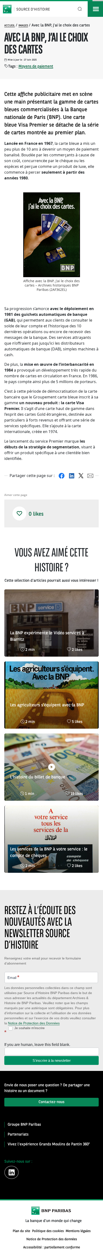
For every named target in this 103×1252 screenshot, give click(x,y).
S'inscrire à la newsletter (52, 1060)
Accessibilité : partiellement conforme (51, 1247)
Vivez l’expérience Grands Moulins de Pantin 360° (49, 1144)
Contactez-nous (51, 1102)
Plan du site (21, 1231)
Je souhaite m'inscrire (29, 1028)
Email (13, 977)
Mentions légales (78, 1231)
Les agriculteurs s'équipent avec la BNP (47, 705)
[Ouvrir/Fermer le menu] (95, 9)
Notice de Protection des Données (34, 1023)
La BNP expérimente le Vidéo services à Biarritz (47, 636)
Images (23, 25)
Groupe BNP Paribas (24, 1125)
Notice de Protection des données (51, 1239)
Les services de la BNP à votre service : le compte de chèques (48, 852)
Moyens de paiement (35, 66)
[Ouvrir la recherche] (79, 9)
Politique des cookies (48, 1231)
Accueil (9, 25)
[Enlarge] (73, 198)
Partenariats (18, 1134)
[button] (19, 513)
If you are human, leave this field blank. (37, 1045)
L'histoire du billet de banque (37, 777)
